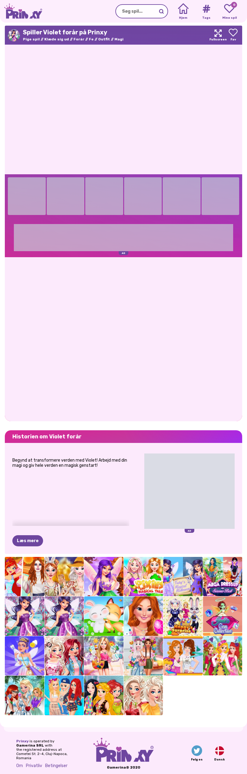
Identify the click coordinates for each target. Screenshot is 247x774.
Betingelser (56, 765)
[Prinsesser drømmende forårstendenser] (143, 656)
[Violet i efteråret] (104, 576)
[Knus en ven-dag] (104, 616)
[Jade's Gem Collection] (222, 616)
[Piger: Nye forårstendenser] (104, 695)
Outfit (104, 39)
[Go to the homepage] (21, 11)
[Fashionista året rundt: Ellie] (104, 656)
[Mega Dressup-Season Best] (222, 576)
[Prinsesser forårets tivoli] (222, 656)
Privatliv (34, 765)
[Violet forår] (24, 616)
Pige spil (31, 39)
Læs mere (28, 540)
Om (19, 765)
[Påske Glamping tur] (64, 576)
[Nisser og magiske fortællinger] (143, 576)
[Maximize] (218, 35)
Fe (91, 39)
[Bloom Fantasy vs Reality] (24, 576)
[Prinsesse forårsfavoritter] (143, 695)
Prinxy (22, 741)
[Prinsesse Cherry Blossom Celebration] (64, 656)
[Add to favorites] (233, 35)
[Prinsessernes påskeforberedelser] (24, 695)
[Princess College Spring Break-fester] (64, 695)
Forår (78, 39)
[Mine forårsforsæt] (183, 656)
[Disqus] (123, 338)
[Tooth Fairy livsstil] (24, 656)
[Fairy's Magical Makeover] (183, 576)
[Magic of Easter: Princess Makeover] (143, 616)
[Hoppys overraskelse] (183, 616)
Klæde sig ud (56, 39)
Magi (119, 39)
